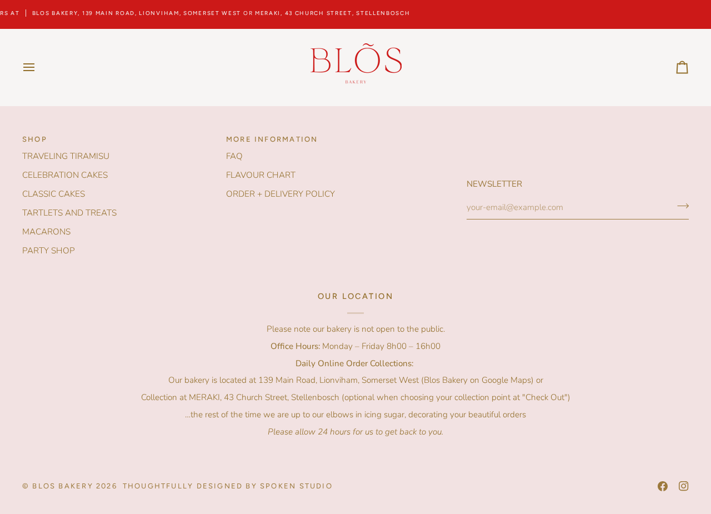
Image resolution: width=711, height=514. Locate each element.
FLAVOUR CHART (261, 175)
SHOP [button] (34, 139)
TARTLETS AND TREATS (69, 212)
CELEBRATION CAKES (65, 175)
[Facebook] (663, 486)
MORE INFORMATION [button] (272, 139)
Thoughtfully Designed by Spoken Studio (228, 486)
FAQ (234, 156)
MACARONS (46, 231)
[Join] (679, 206)
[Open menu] (39, 67)
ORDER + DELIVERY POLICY (280, 193)
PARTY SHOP (48, 250)
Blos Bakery (62, 486)
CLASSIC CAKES (53, 193)
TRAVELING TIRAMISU (65, 156)
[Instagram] (684, 486)
